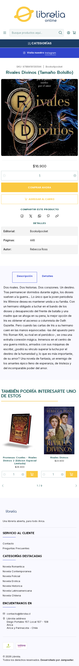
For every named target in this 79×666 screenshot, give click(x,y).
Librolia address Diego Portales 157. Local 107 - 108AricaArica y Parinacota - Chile (27, 623)
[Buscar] (60, 33)
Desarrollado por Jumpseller (56, 660)
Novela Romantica (13, 566)
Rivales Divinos (59, 457)
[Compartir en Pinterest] (48, 216)
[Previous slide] (4, 485)
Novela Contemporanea (17, 571)
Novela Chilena (12, 595)
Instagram (50, 52)
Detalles (47, 276)
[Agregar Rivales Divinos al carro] (71, 474)
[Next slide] (75, 485)
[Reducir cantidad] (4, 175)
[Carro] (74, 33)
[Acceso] (68, 33)
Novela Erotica (11, 581)
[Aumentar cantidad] (75, 175)
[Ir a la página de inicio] (39, 14)
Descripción (25, 276)
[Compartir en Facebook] (22, 216)
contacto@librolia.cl (18, 613)
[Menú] (4, 33)
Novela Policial (11, 576)
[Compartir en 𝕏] (31, 216)
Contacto (8, 543)
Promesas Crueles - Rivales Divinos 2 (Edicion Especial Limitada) (20, 460)
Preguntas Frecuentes (16, 548)
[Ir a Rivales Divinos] (59, 430)
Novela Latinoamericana (17, 590)
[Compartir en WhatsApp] (39, 216)
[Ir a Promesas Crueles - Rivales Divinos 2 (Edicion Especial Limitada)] (20, 430)
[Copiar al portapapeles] (57, 216)
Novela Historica (12, 585)
